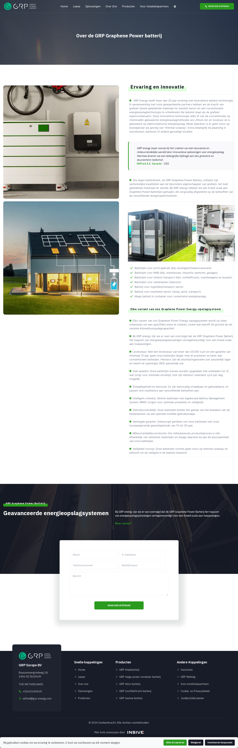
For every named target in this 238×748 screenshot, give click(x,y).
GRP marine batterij (130, 698)
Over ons (83, 684)
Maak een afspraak (119, 605)
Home (64, 6)
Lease (76, 6)
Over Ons (111, 6)
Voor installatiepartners (154, 6)
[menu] (118, 6)
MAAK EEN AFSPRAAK (218, 6)
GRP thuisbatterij (129, 669)
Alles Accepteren (175, 742)
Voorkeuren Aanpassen (219, 742)
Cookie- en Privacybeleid (195, 691)
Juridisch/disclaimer (192, 698)
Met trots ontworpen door (109, 732)
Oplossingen (92, 6)
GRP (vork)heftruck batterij (135, 691)
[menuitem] (64, 6)
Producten (128, 6)
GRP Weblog (188, 676)
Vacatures (187, 669)
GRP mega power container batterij (140, 676)
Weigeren (196, 742)
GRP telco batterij (129, 684)
